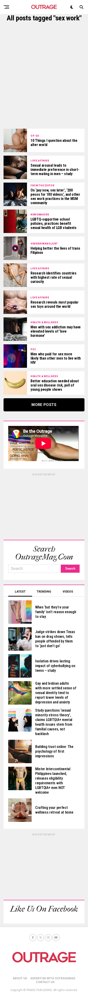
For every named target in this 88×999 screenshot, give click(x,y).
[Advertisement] (44, 75)
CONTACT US (45, 982)
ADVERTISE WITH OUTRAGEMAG (52, 978)
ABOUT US (20, 978)
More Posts (43, 404)
